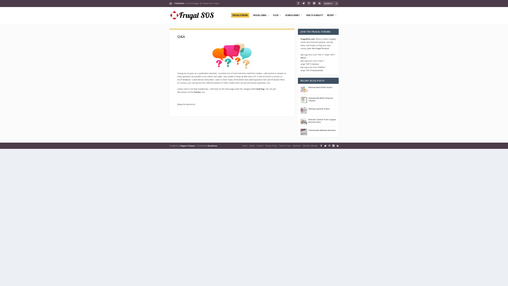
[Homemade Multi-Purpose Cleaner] (304, 100)
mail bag (260, 89)
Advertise (297, 145)
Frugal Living (259, 15)
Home (244, 145)
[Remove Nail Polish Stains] (304, 89)
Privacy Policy (271, 145)
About (303, 57)
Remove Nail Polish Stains (320, 87)
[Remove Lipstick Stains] (304, 110)
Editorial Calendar (310, 145)
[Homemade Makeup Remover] (304, 132)
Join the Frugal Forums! (318, 48)
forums (197, 92)
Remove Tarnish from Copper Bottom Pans (322, 120)
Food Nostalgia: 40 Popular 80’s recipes (202, 3)
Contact (315, 64)
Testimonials (317, 70)
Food (275, 15)
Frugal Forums (240, 15)
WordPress (212, 146)
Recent (330, 15)
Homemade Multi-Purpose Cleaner (321, 99)
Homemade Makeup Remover (322, 130)
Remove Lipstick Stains (319, 109)
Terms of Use (285, 145)
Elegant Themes (187, 146)
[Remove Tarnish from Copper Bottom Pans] (304, 121)
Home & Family (292, 15)
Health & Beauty (314, 15)
